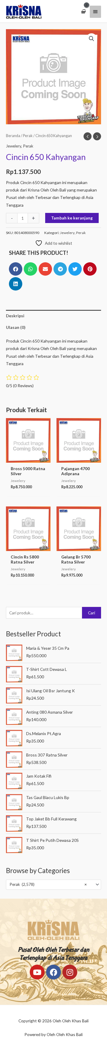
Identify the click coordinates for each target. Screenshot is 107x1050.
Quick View (28, 458)
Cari (91, 612)
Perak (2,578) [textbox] (48, 884)
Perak (28, 136)
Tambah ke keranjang (72, 217)
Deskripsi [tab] (15, 315)
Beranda (13, 136)
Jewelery (13, 145)
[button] (91, 38)
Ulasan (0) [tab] (15, 327)
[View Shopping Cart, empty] (83, 11)
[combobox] (53, 885)
